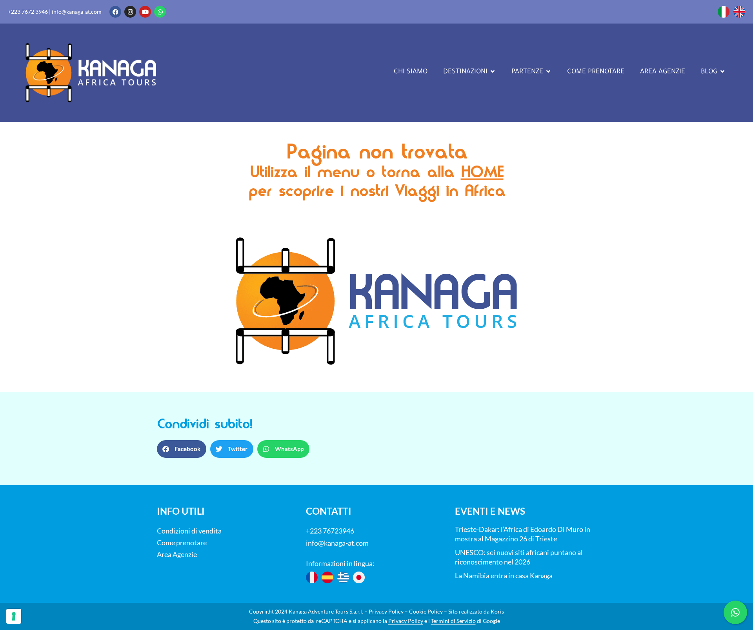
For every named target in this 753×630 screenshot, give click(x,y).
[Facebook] (115, 12)
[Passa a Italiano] (723, 12)
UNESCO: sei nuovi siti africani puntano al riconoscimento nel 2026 (519, 557)
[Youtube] (145, 12)
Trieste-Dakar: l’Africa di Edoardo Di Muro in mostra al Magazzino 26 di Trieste (522, 534)
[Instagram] (130, 12)
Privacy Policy (386, 611)
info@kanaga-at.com (77, 11)
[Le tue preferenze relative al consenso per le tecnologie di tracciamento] (13, 616)
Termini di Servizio (453, 620)
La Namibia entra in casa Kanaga (504, 575)
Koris (497, 611)
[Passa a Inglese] (739, 12)
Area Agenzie (177, 554)
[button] (181, 449)
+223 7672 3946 (28, 11)
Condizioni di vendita (189, 530)
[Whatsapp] (160, 12)
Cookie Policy (426, 611)
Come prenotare (182, 542)
